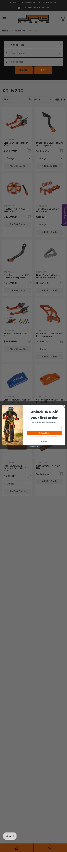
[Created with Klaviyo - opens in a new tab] (33, 446)
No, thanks (44, 441)
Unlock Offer (44, 433)
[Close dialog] (63, 406)
